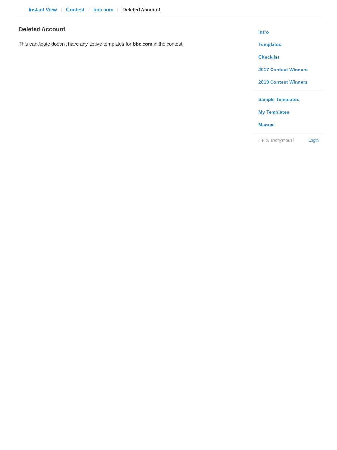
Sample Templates (278, 99)
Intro (263, 32)
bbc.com (103, 9)
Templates (269, 44)
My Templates (273, 112)
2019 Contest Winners (283, 82)
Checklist (268, 57)
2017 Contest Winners (283, 69)
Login (313, 140)
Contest (75, 9)
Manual (266, 124)
